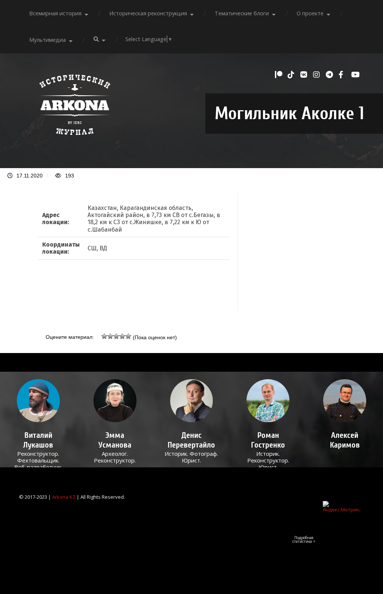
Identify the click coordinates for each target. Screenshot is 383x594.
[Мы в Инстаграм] (317, 74)
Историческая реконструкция (148, 13)
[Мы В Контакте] (304, 74)
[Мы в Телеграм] (330, 74)
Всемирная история (55, 13)
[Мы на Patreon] (279, 74)
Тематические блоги (242, 13)
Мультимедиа (47, 39)
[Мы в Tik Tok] (292, 74)
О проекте (310, 13)
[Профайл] (38, 400)
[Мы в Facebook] (342, 74)
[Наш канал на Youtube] (355, 74)
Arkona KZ (64, 497)
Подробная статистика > (303, 539)
